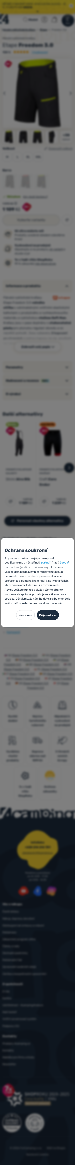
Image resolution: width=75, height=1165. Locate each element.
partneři (46, 562)
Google (64, 562)
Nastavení (25, 615)
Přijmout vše (47, 615)
